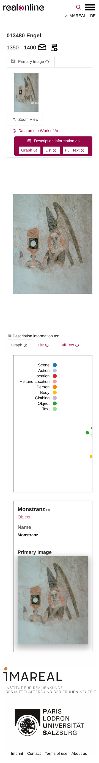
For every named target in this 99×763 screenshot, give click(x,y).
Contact (34, 753)
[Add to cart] (42, 48)
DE (93, 15)
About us (79, 753)
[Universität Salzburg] (49, 722)
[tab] (31, 62)
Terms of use (56, 753)
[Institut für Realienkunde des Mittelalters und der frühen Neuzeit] (49, 680)
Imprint (17, 753)
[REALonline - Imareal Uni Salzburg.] (49, 7)
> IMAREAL (75, 15)
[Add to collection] (54, 48)
